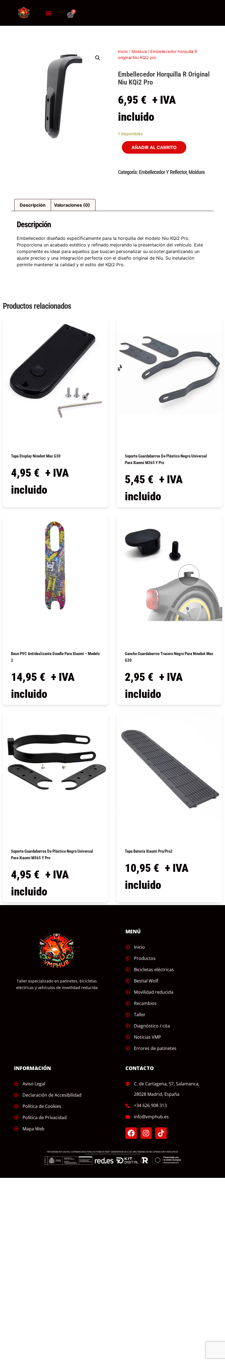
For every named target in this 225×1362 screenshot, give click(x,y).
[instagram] (146, 1133)
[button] (48, 13)
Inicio (123, 51)
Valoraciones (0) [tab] (72, 205)
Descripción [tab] (33, 205)
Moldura (139, 51)
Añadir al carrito (154, 147)
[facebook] (131, 1133)
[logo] (24, 13)
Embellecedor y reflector (163, 172)
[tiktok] (161, 1133)
